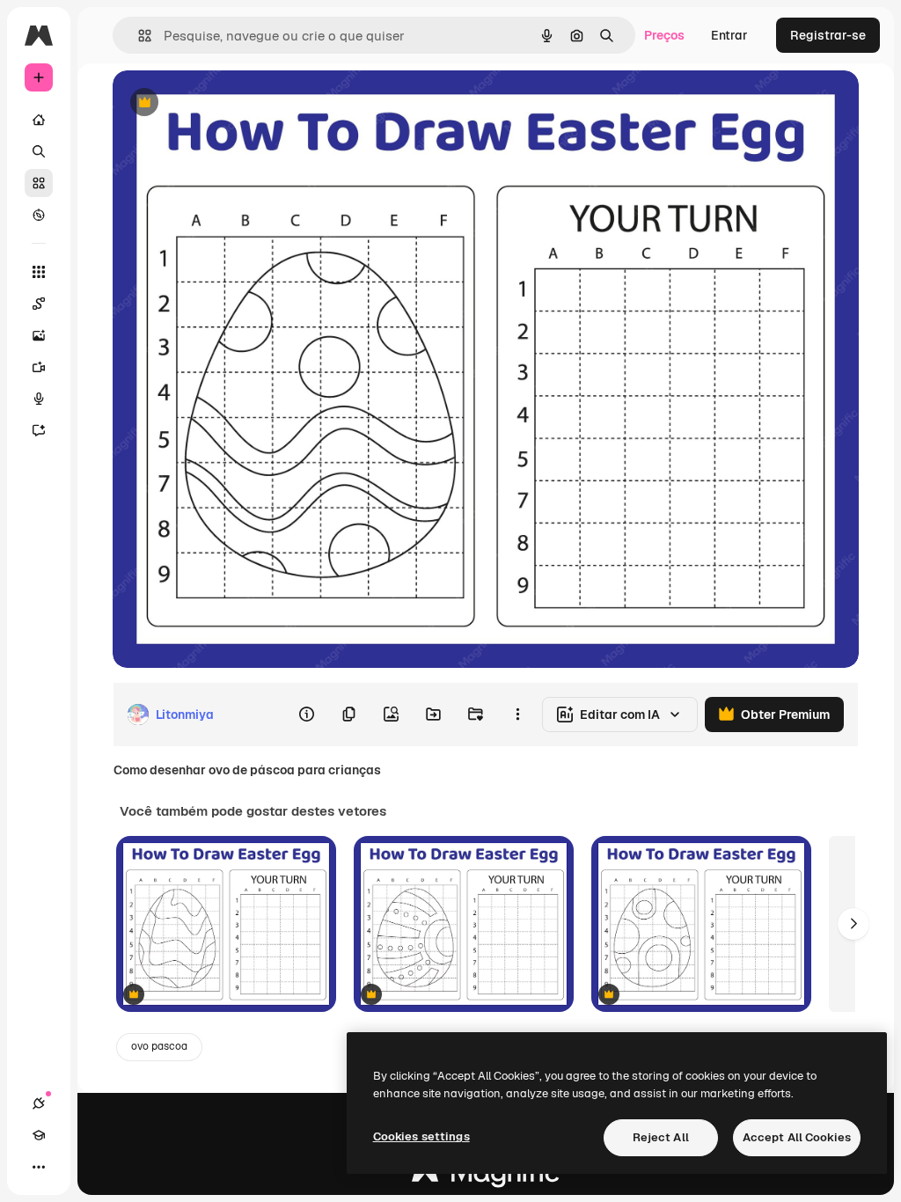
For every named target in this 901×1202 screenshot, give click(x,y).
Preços (664, 35)
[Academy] (39, 1135)
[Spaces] (39, 304)
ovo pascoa (159, 1046)
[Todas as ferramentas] (39, 272)
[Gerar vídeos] (39, 367)
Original (225, 103)
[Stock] (39, 183)
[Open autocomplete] (138, 35)
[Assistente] (39, 430)
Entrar (729, 35)
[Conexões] (39, 1103)
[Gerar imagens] (39, 335)
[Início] (39, 120)
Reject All (661, 1137)
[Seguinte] (853, 924)
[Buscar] (39, 151)
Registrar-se (828, 35)
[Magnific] (486, 1177)
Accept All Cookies (797, 1137)
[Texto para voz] (39, 399)
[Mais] (39, 1167)
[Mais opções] (517, 714)
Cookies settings (421, 1136)
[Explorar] (39, 215)
